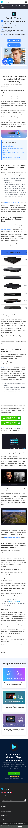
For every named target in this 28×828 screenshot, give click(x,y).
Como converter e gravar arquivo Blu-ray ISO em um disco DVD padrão (14, 683)
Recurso (6, 5)
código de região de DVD (14, 601)
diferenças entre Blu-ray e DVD (12, 202)
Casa (2, 5)
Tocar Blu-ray (12, 5)
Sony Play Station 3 (6, 229)
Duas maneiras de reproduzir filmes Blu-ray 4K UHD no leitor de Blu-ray (14, 730)
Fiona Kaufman (6, 84)
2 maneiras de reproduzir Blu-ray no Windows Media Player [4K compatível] (14, 706)
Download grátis (15, 40)
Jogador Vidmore (14, 18)
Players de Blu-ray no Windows (12, 537)
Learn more (13, 826)
